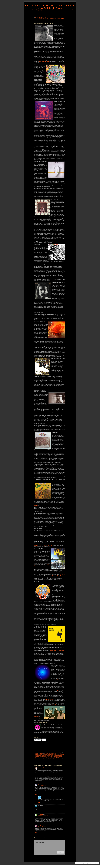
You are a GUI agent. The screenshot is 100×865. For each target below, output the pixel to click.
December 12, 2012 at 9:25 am (42, 768)
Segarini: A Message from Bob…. (41, 17)
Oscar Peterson (51, 755)
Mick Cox (59, 754)
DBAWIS (36, 752)
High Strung (46, 753)
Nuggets (43, 755)
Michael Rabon (54, 754)
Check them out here (41, 622)
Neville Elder (39, 755)
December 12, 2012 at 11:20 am (46, 797)
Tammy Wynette (51, 757)
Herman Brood (41, 753)
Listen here (60, 694)
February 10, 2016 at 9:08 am (42, 826)
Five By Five (49, 752)
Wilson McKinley (55, 758)
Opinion (61, 748)
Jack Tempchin (54, 753)
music (36, 755)
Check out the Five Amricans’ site (46, 545)
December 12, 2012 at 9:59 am (42, 785)
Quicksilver (45, 756)
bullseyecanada (41, 767)
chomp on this (58, 690)
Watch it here (53, 704)
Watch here (36, 716)
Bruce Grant (40, 814)
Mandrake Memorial (42, 754)
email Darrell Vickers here (44, 61)
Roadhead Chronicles (38, 757)
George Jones (60, 752)
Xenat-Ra (60, 758)
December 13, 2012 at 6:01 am (42, 815)
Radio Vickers (49, 756)
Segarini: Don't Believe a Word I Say (50, 6)
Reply (36, 782)
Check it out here (46, 538)
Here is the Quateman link (58, 412)
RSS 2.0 (53, 759)
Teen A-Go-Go (56, 757)
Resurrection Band (58, 756)
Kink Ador (59, 753)
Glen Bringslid (41, 784)
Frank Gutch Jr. (54, 752)
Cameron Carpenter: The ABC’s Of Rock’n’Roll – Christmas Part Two (51, 18)
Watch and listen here (49, 699)
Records (53, 756)
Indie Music (50, 753)
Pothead (41, 756)
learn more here (59, 350)
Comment (60, 852)
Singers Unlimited (45, 757)
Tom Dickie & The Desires (43, 758)
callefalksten (40, 825)
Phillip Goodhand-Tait (57, 755)
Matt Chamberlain (49, 754)
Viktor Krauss (50, 758)
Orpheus (46, 755)
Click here (36, 505)
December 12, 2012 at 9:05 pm (42, 806)
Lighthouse (37, 754)
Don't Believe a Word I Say (42, 752)
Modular (62, 754)
